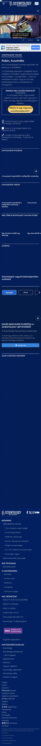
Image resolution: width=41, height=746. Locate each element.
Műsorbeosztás (9, 566)
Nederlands (6, 709)
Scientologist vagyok (12, 554)
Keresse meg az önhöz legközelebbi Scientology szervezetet (18, 122)
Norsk (4, 712)
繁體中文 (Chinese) (9, 723)
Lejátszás (22, 345)
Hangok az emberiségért (14, 545)
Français (5, 726)
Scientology (7, 648)
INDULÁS (35, 47)
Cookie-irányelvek (7, 738)
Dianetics (6, 662)
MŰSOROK (6, 520)
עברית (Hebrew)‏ (8, 698)
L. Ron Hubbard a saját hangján (16, 528)
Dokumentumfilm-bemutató (14, 558)
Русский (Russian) (9, 717)
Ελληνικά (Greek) (9, 690)
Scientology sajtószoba (12, 670)
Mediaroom (8, 583)
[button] (1, 292)
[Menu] (3, 3)
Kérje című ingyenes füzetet (16, 129)
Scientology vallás (10, 673)
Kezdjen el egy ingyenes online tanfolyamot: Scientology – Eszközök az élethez (17, 137)
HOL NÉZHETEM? (9, 596)
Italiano (5, 704)
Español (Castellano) (10, 696)
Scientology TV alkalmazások (14, 621)
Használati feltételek (8, 735)
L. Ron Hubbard (9, 655)
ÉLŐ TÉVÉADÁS (9, 563)
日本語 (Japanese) (9, 707)
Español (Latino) (8, 693)
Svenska (5, 720)
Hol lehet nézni (9, 578)
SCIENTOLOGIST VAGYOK (12, 55)
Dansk (4, 685)
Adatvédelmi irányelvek (9, 740)
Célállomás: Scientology (13, 537)
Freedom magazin (10, 677)
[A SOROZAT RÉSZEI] (8, 367)
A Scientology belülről (12, 532)
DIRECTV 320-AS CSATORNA (15, 600)
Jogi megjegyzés (7, 743)
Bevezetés (8, 574)
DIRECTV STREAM (10, 604)
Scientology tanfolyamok (13, 651)
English (4, 682)
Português (6, 715)
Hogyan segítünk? (10, 666)
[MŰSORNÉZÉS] (33, 385)
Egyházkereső (8, 659)
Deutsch (5, 688)
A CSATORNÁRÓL (9, 571)
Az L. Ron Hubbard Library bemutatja (18, 550)
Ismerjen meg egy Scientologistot (17, 541)
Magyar (5, 701)
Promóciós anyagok (11, 591)
